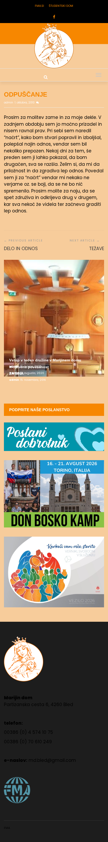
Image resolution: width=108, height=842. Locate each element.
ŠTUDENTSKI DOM (61, 6)
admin (9, 102)
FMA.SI (39, 6)
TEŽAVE (96, 248)
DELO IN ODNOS (21, 248)
